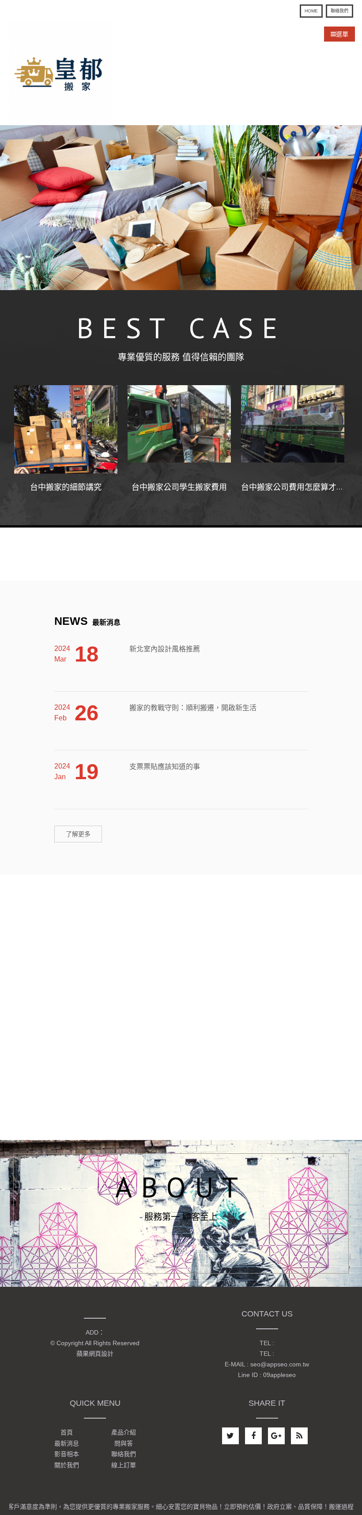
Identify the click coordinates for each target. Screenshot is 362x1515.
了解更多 (78, 834)
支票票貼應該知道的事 (164, 750)
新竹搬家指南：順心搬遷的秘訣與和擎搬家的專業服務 (214, 809)
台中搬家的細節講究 (66, 487)
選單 (342, 34)
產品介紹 (123, 1432)
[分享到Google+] (276, 1435)
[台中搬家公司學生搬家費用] (179, 429)
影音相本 (66, 1454)
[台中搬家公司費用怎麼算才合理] (292, 429)
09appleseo (279, 1375)
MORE (181, 1249)
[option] (181, 207)
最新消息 (87, 622)
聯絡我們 (339, 10)
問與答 (123, 1443)
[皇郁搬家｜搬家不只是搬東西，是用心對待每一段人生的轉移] (61, 73)
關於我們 (66, 1465)
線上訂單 (123, 1465)
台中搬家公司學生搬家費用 (179, 487)
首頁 (66, 1432)
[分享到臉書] (253, 1435)
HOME (311, 10)
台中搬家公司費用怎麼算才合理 (296, 487)
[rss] (299, 1435)
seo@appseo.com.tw (279, 1364)
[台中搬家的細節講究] (65, 429)
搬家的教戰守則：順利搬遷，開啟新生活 (192, 692)
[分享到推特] (230, 1435)
